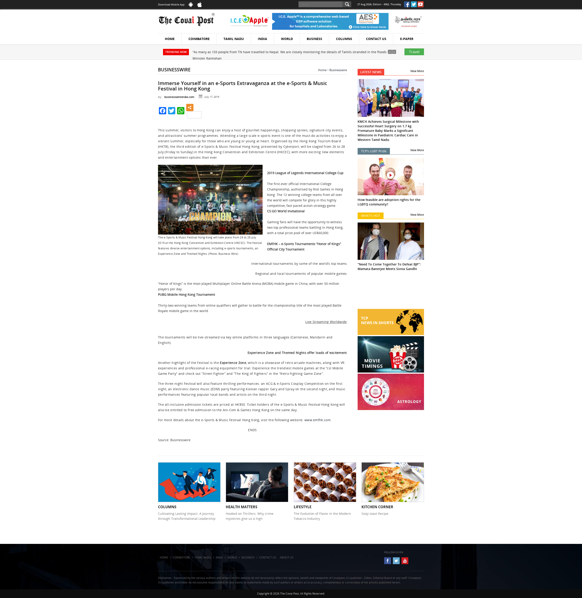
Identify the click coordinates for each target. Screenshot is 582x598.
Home (170, 39)
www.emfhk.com (317, 420)
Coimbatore (199, 39)
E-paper (406, 39)
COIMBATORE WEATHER (391, 292)
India (262, 39)
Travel (414, 51)
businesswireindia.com (179, 97)
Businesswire (338, 70)
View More (417, 71)
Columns (344, 39)
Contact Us (376, 39)
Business (314, 39)
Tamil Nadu (233, 39)
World (287, 39)
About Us (287, 557)
